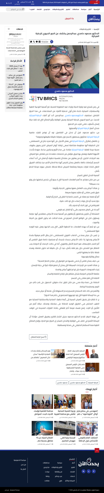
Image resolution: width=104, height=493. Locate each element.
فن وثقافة (58, 471)
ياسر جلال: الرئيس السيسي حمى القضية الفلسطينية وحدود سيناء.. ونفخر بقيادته (75, 367)
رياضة (47, 476)
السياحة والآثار (70, 480)
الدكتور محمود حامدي (77, 382)
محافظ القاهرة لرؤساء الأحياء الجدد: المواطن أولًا (43, 412)
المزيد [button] (32, 9)
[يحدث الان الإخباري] (94, 18)
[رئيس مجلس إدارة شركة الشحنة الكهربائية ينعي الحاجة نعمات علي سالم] (15, 39)
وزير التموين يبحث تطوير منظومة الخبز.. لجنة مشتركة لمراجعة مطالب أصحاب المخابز (14, 105)
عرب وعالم (58, 476)
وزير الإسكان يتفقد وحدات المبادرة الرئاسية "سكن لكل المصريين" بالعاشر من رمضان (40, 354)
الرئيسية (97, 9)
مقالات (46, 480)
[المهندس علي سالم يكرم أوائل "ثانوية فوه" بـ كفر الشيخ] (87, 401)
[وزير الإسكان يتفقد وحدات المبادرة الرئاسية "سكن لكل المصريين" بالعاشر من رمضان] (58, 353)
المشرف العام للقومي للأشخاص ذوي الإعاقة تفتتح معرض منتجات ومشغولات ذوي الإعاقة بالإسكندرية (87, 439)
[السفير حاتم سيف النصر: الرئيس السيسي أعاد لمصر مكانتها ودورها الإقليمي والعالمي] (92, 353)
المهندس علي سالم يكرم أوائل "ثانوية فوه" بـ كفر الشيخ (87, 412)
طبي (60, 480)
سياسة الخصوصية (20, 460)
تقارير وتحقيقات (58, 9)
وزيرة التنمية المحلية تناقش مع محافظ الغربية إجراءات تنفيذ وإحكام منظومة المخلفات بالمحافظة (64, 412)
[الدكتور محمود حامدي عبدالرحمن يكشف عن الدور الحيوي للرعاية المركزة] (37, 42)
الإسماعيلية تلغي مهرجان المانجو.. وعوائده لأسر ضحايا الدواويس (67, 439)
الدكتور (80, 115)
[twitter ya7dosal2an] (9, 3)
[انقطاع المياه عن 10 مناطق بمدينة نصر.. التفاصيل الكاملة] (42, 428)
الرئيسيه (96, 29)
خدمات (19, 29)
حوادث (47, 471)
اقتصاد (39, 9)
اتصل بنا (23, 469)
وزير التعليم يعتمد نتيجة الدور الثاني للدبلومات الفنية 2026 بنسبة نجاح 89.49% (65, 2)
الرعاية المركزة (36, 115)
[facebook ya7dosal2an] (94, 471)
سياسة (83, 9)
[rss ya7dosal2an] (6, 3)
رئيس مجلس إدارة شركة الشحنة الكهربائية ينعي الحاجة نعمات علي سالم (15, 50)
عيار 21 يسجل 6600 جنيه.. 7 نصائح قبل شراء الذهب (15, 68)
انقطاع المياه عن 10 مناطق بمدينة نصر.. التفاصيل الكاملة (44, 439)
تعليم (68, 9)
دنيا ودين (47, 9)
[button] (8, 29)
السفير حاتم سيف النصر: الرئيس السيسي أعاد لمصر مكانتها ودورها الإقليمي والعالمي (75, 354)
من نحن (23, 464)
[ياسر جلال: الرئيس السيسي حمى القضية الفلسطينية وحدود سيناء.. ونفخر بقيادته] (92, 367)
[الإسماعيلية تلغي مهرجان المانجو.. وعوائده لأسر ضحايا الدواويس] (64, 428)
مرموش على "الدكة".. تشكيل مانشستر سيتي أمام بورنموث (15, 86)
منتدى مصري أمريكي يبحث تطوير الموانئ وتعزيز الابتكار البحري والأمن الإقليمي (15, 95)
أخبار (90, 9)
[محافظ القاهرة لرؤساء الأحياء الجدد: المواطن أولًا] (42, 401)
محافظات (75, 9)
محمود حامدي (71, 115)
